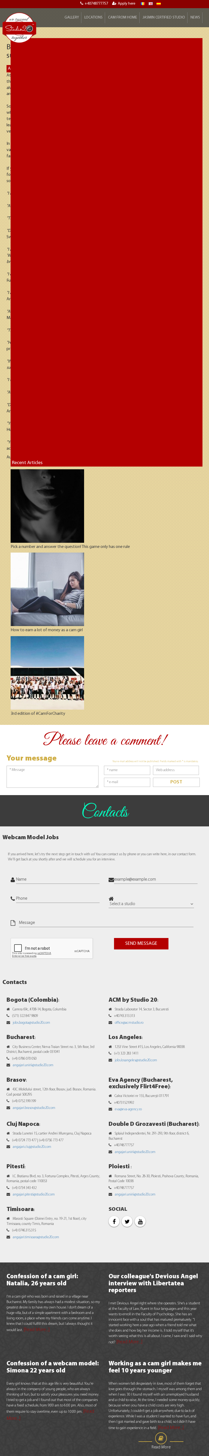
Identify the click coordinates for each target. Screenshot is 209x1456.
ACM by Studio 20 (133, 1000)
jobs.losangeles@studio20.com (136, 1060)
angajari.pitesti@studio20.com (34, 1194)
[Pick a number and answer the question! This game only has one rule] (47, 506)
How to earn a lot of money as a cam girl (47, 630)
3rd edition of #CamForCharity (38, 714)
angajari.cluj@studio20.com (32, 1147)
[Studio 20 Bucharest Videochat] (150, 4)
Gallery (71, 18)
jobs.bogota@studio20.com (31, 1023)
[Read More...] (36, 1330)
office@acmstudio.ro (129, 1023)
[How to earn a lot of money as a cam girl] (47, 589)
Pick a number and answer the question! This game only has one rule (70, 547)
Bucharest (21, 1037)
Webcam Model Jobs (30, 838)
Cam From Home (122, 18)
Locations (93, 18)
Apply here (126, 4)
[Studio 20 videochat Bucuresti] (142, 4)
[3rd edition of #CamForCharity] (47, 673)
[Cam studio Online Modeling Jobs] (19, 28)
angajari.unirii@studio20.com (33, 1065)
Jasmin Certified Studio (164, 18)
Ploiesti (120, 1167)
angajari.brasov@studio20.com (34, 1108)
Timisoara (20, 1209)
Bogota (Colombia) (32, 1000)
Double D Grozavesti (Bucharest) (154, 1124)
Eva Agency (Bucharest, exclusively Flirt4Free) (141, 1083)
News (195, 18)
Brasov (16, 1080)
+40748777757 (96, 4)
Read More (161, 1447)
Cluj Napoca (23, 1124)
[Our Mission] (158, 4)
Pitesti (15, 1167)
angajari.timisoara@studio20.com (36, 1237)
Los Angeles (125, 1037)
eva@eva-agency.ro (128, 1109)
